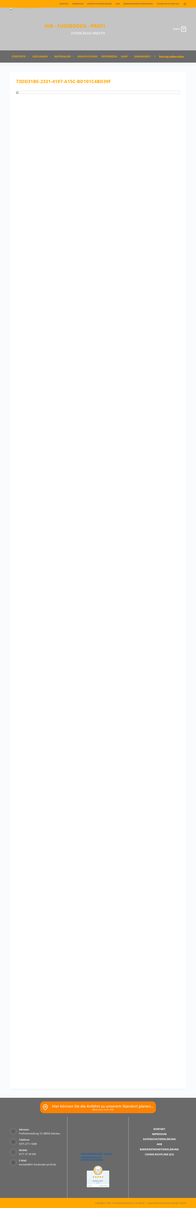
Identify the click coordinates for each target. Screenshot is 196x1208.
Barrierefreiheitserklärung (138, 3)
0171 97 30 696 (27, 1154)
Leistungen (40, 56)
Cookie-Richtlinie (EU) (168, 3)
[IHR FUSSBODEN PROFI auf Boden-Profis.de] (98, 1176)
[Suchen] (185, 4)
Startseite (19, 56)
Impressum (77, 3)
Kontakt (64, 3)
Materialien (62, 56)
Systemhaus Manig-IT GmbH (173, 1203)
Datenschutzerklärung (99, 3)
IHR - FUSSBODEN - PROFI (75, 26)
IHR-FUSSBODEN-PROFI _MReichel (96, 1154)
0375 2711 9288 (28, 1144)
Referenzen (109, 56)
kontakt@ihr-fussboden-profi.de (37, 1164)
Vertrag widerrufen (171, 56)
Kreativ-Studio (87, 56)
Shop (124, 56)
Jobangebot (142, 56)
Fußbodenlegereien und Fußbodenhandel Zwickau (92, 1158)
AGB (118, 3)
